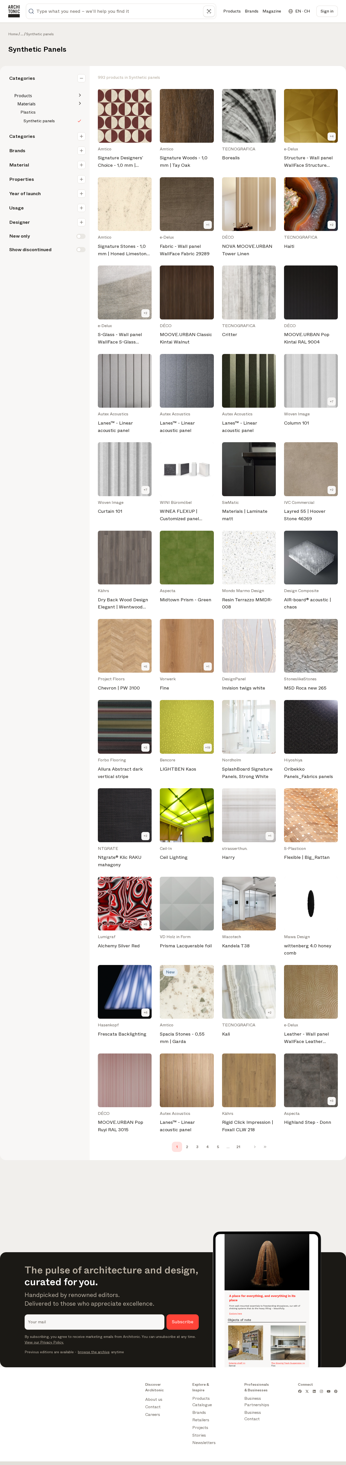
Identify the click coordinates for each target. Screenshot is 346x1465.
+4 (332, 136)
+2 (331, 225)
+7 (331, 401)
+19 (207, 747)
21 (238, 1146)
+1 (207, 225)
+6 (146, 1012)
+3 (145, 747)
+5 (145, 666)
